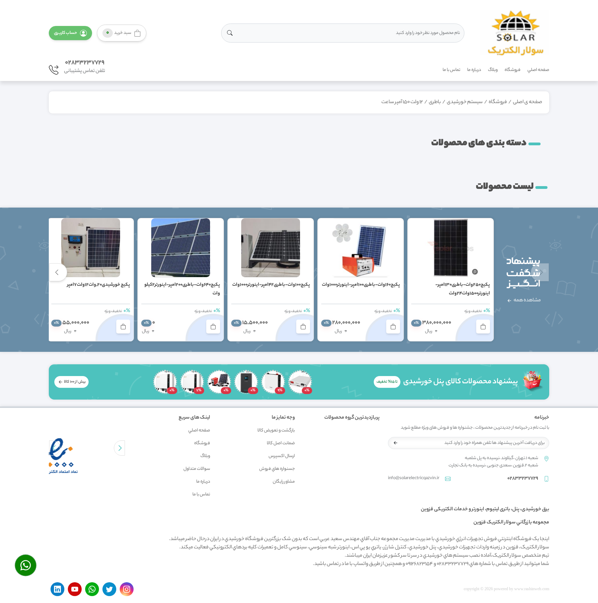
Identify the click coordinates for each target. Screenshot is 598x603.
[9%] (273, 382)
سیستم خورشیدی (465, 102)
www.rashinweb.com (531, 588)
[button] (70, 33)
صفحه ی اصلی (527, 102)
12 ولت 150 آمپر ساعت (402, 102)
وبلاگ (493, 70)
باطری (435, 102)
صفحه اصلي (538, 70)
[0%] (300, 382)
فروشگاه (512, 70)
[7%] (192, 382)
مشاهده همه (527, 300)
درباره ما (474, 70)
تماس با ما (451, 70)
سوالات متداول (196, 469)
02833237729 (85, 63)
